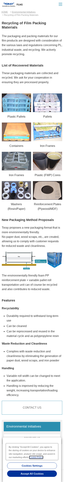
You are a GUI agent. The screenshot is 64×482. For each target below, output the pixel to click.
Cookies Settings (32, 465)
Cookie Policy (36, 457)
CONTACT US (32, 407)
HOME (4, 12)
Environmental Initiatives (24, 12)
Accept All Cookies (32, 473)
